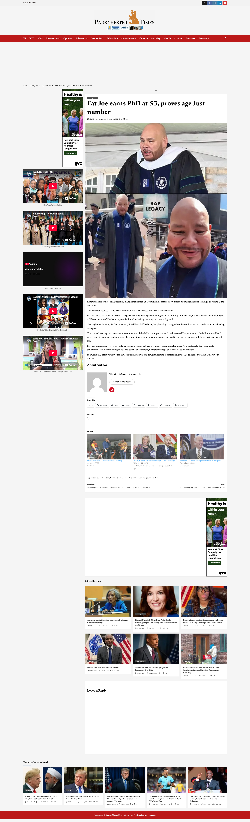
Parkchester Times (132, 478)
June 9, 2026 (125, 804)
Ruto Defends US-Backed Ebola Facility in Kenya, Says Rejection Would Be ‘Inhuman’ (207, 799)
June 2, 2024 (113, 119)
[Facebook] (209, 3)
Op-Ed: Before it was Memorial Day (103, 668)
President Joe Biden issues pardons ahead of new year (200, 461)
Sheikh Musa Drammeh (97, 119)
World (69, 790)
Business (190, 38)
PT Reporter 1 (93, 625)
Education (112, 38)
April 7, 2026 (105, 625)
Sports (151, 790)
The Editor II (31, 802)
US (24, 38)
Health (167, 38)
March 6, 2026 (201, 625)
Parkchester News (117, 478)
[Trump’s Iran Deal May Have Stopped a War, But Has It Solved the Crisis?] (42, 780)
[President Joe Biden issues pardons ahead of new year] (202, 447)
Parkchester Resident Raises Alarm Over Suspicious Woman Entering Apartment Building (201, 670)
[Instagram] (214, 3)
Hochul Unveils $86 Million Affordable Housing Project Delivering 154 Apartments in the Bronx (156, 622)
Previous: (118, 485)
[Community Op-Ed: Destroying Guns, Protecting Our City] (156, 649)
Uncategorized (92, 98)
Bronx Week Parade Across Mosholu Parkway (104, 461)
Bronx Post (97, 38)
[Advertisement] (125, 61)
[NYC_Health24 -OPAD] (216, 537)
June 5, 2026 (207, 804)
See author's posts (122, 382)
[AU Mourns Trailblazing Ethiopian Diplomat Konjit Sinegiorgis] (108, 601)
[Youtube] (225, 3)
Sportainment (128, 38)
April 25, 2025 (201, 676)
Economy (204, 38)
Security (155, 38)
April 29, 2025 (153, 673)
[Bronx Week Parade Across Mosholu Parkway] (109, 447)
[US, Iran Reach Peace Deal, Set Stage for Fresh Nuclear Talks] (83, 780)
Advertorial (82, 38)
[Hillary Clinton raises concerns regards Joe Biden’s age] (155, 447)
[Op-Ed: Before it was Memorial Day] (108, 649)
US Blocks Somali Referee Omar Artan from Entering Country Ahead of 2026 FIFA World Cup (165, 799)
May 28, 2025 (105, 670)
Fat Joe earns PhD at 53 (100, 478)
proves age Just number (149, 478)
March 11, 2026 (153, 628)
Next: (202, 485)
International (53, 38)
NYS (40, 38)
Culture (143, 38)
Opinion (67, 38)
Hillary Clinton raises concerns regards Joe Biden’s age (154, 461)
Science (178, 38)
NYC (31, 38)
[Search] (225, 38)
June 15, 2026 (42, 802)
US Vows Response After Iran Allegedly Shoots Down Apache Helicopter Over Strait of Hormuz (123, 799)
